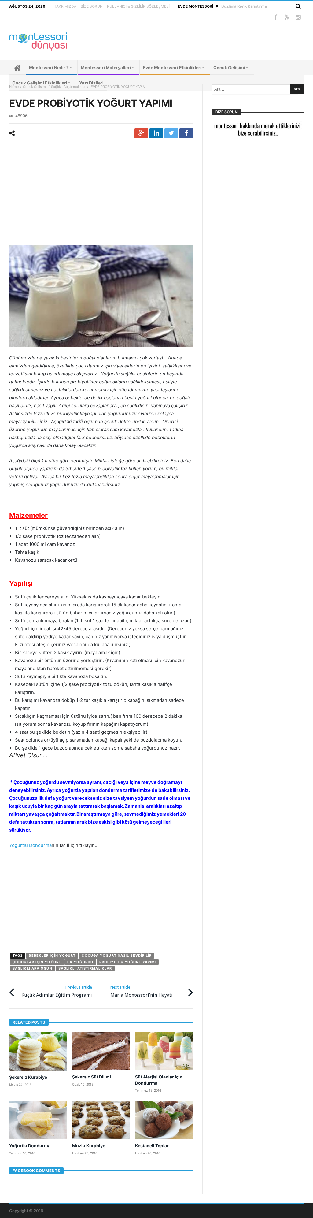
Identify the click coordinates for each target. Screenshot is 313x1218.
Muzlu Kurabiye (88, 1145)
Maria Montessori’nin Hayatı (141, 991)
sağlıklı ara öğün (32, 968)
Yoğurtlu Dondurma (30, 845)
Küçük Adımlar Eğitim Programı (56, 991)
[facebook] (186, 133)
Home (14, 86)
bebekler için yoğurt (52, 955)
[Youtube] (287, 17)
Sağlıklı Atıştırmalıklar (68, 86)
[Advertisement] (101, 195)
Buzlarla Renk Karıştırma (244, 6)
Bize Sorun (92, 6)
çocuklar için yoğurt (37, 962)
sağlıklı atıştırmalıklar (85, 968)
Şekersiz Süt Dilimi (91, 1076)
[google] (141, 133)
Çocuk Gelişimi (35, 86)
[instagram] (298, 17)
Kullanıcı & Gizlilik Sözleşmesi (138, 6)
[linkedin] (156, 133)
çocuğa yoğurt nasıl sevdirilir (117, 955)
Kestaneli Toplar (152, 1145)
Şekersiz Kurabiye (28, 1077)
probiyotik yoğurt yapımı (127, 962)
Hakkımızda (64, 6)
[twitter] (171, 133)
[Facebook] (275, 17)
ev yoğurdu (80, 962)
